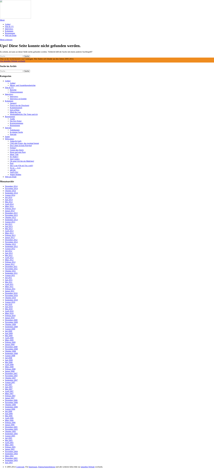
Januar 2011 (9, 291)
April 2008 (9, 365)
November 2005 (11, 429)
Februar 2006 (10, 422)
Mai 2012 (9, 255)
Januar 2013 (9, 237)
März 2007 (9, 393)
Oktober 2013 (10, 217)
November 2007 (11, 376)
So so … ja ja (15, 168)
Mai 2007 (9, 389)
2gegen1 (13, 103)
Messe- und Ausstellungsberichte (23, 85)
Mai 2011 (8, 282)
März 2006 (9, 420)
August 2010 (10, 302)
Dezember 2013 (11, 213)
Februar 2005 (10, 447)
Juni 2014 (9, 200)
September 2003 (11, 460)
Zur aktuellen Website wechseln (12, 61)
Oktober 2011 (10, 271)
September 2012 (11, 246)
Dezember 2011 (11, 266)
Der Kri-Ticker (16, 121)
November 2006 (11, 402)
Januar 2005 (9, 449)
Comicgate (20, 467)
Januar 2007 (9, 398)
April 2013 (9, 231)
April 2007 (9, 391)
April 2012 (9, 258)
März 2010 (9, 313)
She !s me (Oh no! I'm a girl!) (21, 166)
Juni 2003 (9, 463)
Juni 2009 (9, 333)
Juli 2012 (8, 251)
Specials (8, 128)
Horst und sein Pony (18, 152)
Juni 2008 (9, 360)
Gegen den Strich (17, 150)
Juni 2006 (9, 414)
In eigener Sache (16, 132)
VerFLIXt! (14, 172)
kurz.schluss (14, 110)
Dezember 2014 (11, 186)
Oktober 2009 (10, 324)
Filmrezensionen (16, 92)
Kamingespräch (16, 108)
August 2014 (10, 195)
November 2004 (11, 451)
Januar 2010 (9, 318)
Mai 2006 (9, 416)
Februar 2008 (10, 369)
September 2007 (11, 380)
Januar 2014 (9, 211)
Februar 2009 (10, 342)
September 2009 (11, 327)
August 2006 (10, 409)
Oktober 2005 (10, 431)
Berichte (13, 90)
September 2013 (11, 220)
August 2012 (10, 249)
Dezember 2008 (11, 347)
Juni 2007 (9, 387)
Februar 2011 (10, 289)
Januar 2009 (9, 344)
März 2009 (9, 340)
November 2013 (11, 215)
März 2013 (9, 233)
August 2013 (10, 222)
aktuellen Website (88, 467)
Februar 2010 (10, 315)
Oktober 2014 (10, 191)
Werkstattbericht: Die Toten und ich (24, 114)
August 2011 (10, 275)
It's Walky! (14, 157)
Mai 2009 (9, 336)
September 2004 (11, 454)
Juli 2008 (8, 358)
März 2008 (9, 367)
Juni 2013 (9, 226)
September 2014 (11, 193)
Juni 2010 (9, 307)
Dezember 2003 (11, 458)
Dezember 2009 (11, 320)
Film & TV (9, 27)
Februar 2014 (10, 209)
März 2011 (9, 287)
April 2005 (9, 443)
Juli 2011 (8, 278)
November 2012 (11, 242)
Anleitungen (15, 130)
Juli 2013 (8, 224)
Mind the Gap (15, 112)
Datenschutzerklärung (46, 467)
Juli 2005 (8, 438)
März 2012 (9, 260)
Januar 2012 (9, 264)
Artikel (7, 24)
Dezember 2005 (11, 427)
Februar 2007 (10, 396)
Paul (11, 163)
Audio (12, 119)
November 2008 (11, 349)
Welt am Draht (10, 35)
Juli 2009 (8, 331)
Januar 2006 (9, 425)
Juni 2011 (9, 280)
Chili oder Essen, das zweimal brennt (24, 143)
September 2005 (11, 434)
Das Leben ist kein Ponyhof (21, 145)
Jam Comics (14, 159)
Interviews (9, 29)
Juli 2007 (8, 385)
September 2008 (11, 353)
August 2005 (10, 436)
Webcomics (9, 139)
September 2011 (11, 273)
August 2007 (10, 382)
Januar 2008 (9, 371)
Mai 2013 (9, 229)
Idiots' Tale (14, 154)
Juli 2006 (8, 411)
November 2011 (11, 269)
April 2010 (9, 311)
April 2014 (9, 204)
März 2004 (9, 456)
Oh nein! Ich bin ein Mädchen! (22, 161)
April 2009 (9, 338)
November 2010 (11, 295)
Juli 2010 (8, 304)
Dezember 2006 (11, 400)
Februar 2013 (10, 235)
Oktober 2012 (10, 244)
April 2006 (9, 418)
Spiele (7, 137)
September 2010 (11, 300)
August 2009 (10, 329)
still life (13, 170)
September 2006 (11, 407)
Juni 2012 (9, 253)
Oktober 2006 (10, 405)
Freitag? (13, 148)
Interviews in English (18, 99)
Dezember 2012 (11, 240)
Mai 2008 (9, 362)
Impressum (33, 467)
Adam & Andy (16, 141)
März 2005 (9, 445)
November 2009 (11, 322)
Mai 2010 (9, 309)
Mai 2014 (9, 202)
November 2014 (11, 188)
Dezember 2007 (11, 373)
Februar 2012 (10, 262)
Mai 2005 (9, 440)
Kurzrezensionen (16, 123)
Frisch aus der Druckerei (19, 105)
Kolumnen (9, 31)
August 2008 (10, 356)
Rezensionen (10, 33)
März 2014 (9, 206)
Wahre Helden (15, 174)
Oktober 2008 (10, 351)
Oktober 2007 (10, 378)
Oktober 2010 (10, 298)
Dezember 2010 (11, 293)
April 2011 (9, 284)
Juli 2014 (8, 197)
